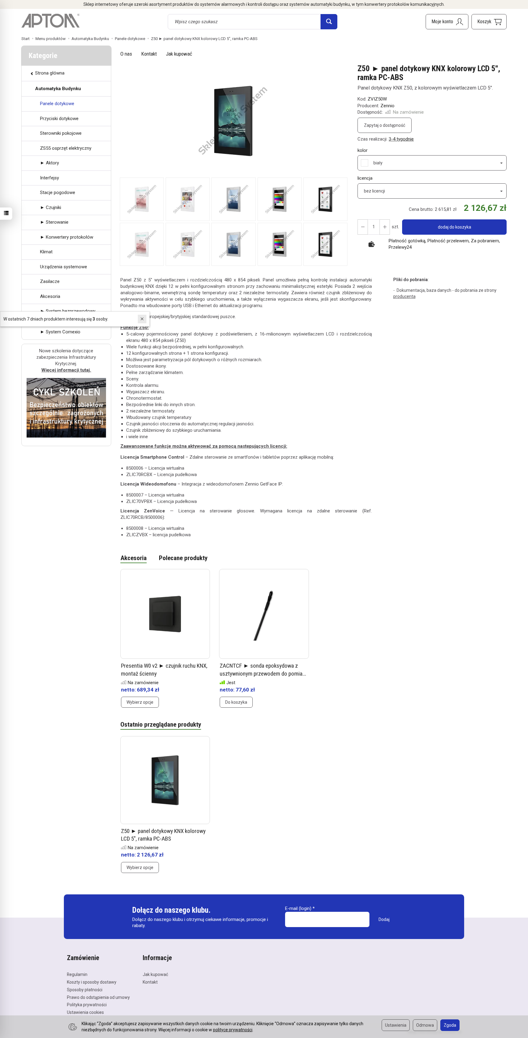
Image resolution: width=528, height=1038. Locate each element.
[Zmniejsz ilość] (385, 227)
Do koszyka (236, 702)
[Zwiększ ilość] (363, 227)
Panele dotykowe (57, 103)
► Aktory (49, 163)
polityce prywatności (232, 1029)
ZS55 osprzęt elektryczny (65, 148)
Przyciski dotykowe (59, 118)
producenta (404, 296)
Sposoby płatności (84, 989)
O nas (126, 54)
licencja (365, 178)
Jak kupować (179, 54)
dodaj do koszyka (454, 227)
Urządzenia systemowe (63, 267)
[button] (234, 121)
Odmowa (425, 1025)
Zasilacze (50, 281)
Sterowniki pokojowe (61, 133)
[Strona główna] (50, 21)
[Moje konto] (447, 21)
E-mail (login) (298, 908)
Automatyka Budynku (58, 88)
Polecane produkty (183, 558)
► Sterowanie (54, 222)
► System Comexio (60, 332)
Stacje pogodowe (57, 192)
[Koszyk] (489, 21)
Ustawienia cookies (85, 1012)
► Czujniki (50, 207)
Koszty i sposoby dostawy (91, 982)
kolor (363, 150)
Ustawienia (395, 1025)
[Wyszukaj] (329, 21)
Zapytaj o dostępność (384, 125)
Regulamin (77, 974)
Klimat (46, 252)
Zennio (387, 105)
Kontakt (149, 54)
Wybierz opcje (140, 702)
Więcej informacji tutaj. (66, 370)
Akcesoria (133, 558)
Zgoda (450, 1025)
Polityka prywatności (87, 1004)
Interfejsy (49, 178)
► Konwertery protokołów (66, 237)
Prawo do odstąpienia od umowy (98, 997)
